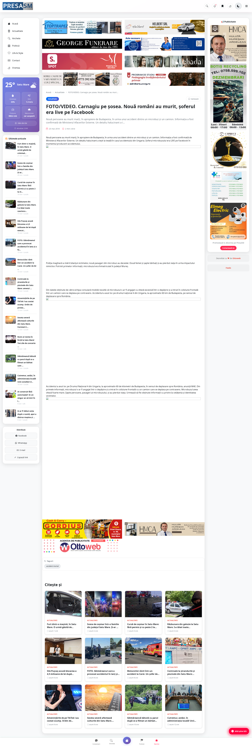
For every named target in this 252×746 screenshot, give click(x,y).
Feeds (228, 268)
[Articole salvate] (222, 6)
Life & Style (17, 53)
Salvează (194, 99)
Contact (16, 60)
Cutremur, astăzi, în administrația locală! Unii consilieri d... (26, 378)
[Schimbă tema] (238, 6)
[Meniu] (246, 6)
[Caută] (207, 6)
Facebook (22, 435)
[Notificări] (215, 6)
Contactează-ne (228, 248)
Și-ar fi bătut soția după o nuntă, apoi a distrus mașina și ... (26, 414)
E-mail (22, 450)
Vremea (16, 67)
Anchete (16, 38)
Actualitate (17, 31)
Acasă (15, 23)
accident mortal (52, 566)
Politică (15, 45)
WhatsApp (22, 443)
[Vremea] (230, 6)
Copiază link (22, 457)
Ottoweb (237, 258)
